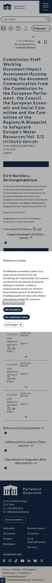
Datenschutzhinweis (13, 302)
